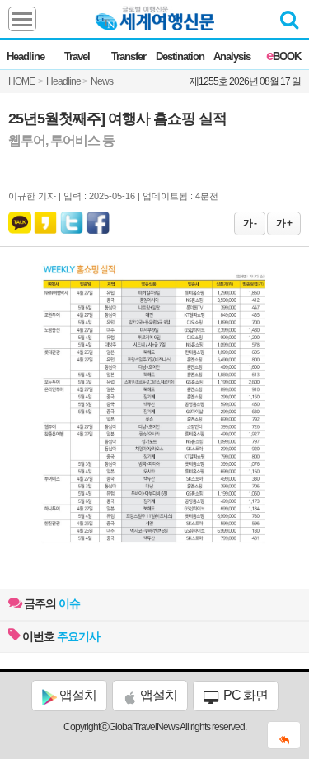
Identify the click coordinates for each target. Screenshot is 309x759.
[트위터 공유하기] (72, 219)
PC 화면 (244, 695)
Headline (25, 56)
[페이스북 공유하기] (98, 219)
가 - (249, 223)
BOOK (283, 56)
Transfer (128, 56)
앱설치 (76, 695)
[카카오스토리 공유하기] (45, 219)
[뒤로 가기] (284, 735)
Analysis (231, 56)
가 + (284, 223)
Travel (77, 56)
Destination (180, 56)
